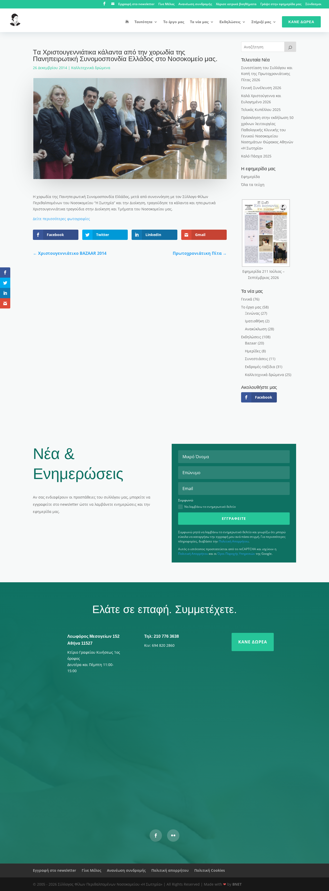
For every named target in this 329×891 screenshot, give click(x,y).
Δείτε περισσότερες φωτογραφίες (61, 218)
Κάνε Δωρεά (301, 22)
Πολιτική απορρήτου (170, 870)
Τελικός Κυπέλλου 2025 (261, 109)
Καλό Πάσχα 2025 (256, 156)
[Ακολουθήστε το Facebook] (156, 835)
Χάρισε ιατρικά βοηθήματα (236, 4)
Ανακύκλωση (256, 328)
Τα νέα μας (199, 22)
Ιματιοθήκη (254, 320)
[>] (290, 47)
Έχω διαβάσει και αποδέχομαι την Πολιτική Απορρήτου (125, 782)
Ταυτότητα (143, 22)
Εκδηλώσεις (230, 22)
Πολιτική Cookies (209, 870)
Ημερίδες (253, 351)
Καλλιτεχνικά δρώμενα (90, 67)
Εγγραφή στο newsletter (136, 4)
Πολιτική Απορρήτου (234, 541)
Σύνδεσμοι (313, 4)
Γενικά (246, 299)
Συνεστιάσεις (256, 358)
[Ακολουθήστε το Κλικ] (173, 835)
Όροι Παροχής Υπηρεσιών (236, 553)
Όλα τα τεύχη (252, 184)
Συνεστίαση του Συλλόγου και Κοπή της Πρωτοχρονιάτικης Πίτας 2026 (267, 73)
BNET (237, 884)
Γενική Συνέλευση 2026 (261, 87)
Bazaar (251, 343)
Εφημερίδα (250, 176)
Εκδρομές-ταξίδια (260, 366)
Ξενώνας (252, 313)
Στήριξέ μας (261, 22)
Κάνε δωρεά (252, 642)
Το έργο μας (173, 22)
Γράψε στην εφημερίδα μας (280, 4)
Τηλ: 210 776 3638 (161, 636)
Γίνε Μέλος (166, 4)
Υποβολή (240, 795)
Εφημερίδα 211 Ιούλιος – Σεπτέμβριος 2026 (263, 274)
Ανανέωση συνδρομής (195, 4)
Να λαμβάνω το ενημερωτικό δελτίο (210, 506)
